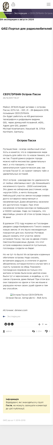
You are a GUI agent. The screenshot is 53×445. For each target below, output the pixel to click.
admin (9, 331)
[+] (39, 324)
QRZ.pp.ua (8, 420)
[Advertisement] (26, 60)
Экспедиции (13, 316)
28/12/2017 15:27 (11, 98)
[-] (46, 324)
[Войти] (13, 4)
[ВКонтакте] (5, 324)
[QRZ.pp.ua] (4, 4)
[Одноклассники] (9, 324)
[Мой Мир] (12, 324)
